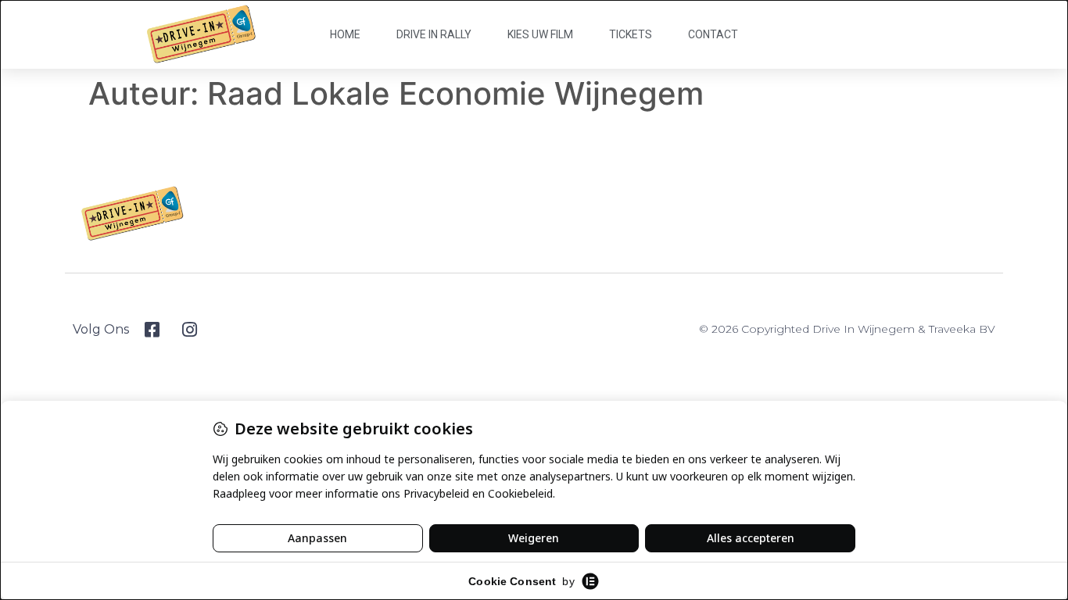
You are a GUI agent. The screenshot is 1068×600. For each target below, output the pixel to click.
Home (345, 34)
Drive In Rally (433, 34)
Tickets (630, 34)
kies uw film (540, 34)
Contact (713, 34)
